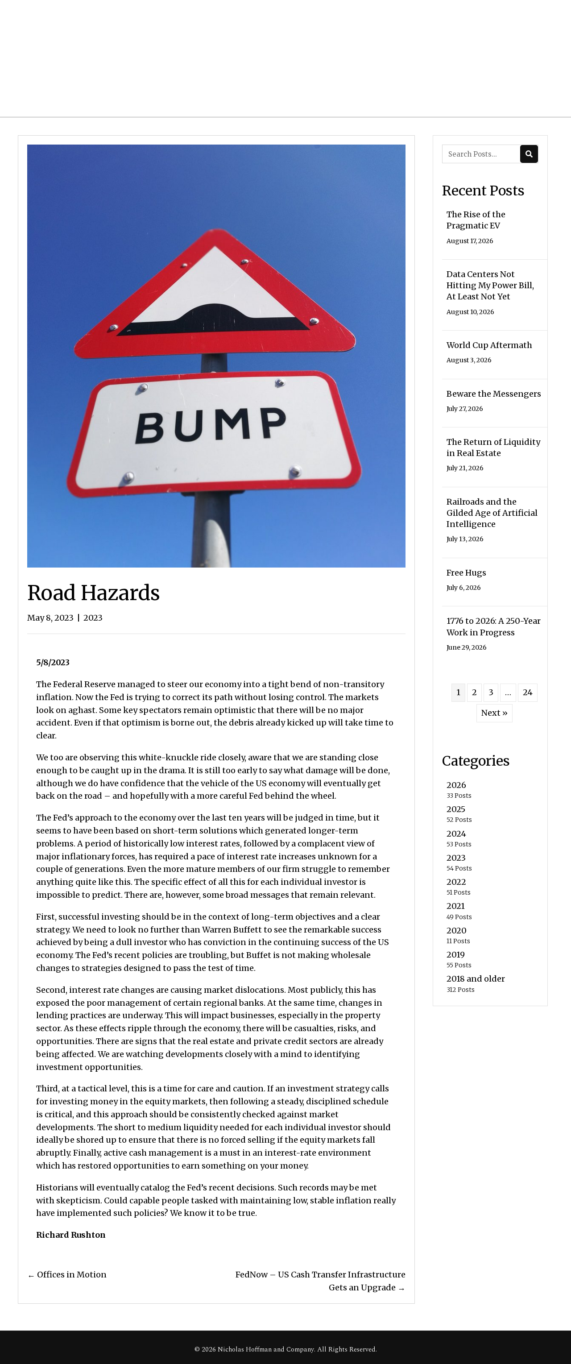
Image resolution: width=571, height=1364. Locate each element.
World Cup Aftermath (489, 345)
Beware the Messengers (494, 394)
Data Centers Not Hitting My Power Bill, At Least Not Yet (490, 285)
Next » (494, 713)
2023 (93, 618)
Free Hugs (466, 573)
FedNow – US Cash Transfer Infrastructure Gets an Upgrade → (320, 1281)
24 (528, 692)
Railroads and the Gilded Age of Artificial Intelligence (492, 513)
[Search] (529, 154)
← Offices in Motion (67, 1274)
